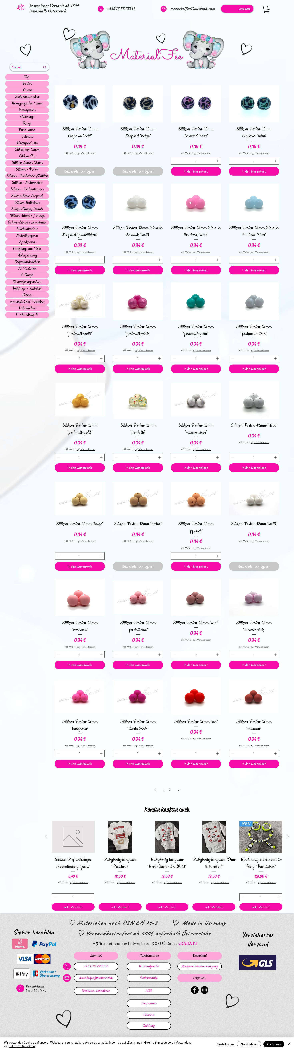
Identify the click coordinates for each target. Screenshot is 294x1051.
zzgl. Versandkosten (86, 153)
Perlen (27, 83)
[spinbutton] (196, 160)
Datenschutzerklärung (22, 1046)
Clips (27, 77)
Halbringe (27, 116)
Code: (172, 943)
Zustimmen (274, 1044)
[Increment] (217, 160)
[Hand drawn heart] (26, 50)
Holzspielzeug (27, 255)
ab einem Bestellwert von (127, 943)
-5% (97, 942)
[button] (267, 9)
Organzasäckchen (27, 262)
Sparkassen (27, 242)
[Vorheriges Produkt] (45, 836)
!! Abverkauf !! (27, 315)
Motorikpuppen (27, 235)
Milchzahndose (27, 229)
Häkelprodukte (27, 143)
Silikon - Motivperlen (27, 182)
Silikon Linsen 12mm (27, 163)
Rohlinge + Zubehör (27, 288)
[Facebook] (195, 990)
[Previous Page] (155, 790)
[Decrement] (174, 160)
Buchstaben (27, 130)
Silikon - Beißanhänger (27, 189)
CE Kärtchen (27, 268)
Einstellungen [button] (225, 1044)
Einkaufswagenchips (27, 282)
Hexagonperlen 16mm (27, 103)
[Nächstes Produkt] (288, 836)
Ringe (27, 123)
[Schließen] (289, 1044)
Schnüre (27, 136)
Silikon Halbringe (27, 202)
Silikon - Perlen (27, 169)
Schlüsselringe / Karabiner (27, 222)
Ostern (27, 295)
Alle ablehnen (249, 1044)
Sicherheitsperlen (27, 96)
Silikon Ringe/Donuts (27, 209)
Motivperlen (27, 110)
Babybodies (27, 308)
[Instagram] (204, 990)
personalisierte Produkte (27, 301)
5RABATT (188, 943)
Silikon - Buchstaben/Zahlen (27, 176)
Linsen (27, 90)
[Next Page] (178, 790)
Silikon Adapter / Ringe (27, 216)
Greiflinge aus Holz (27, 248)
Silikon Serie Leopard (27, 196)
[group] (167, 866)
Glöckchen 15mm (27, 149)
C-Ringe (27, 275)
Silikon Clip (27, 156)
